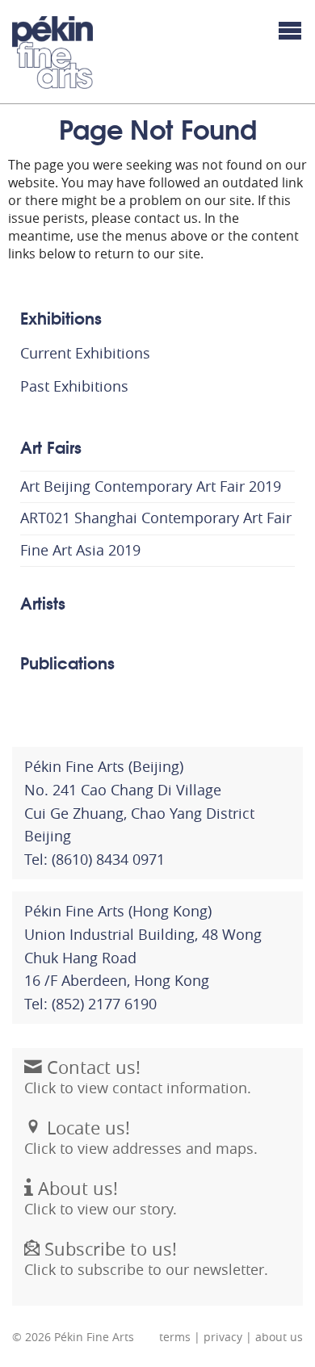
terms (175, 1337)
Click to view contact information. (137, 1076)
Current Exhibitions (85, 353)
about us (279, 1337)
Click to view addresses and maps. (141, 1137)
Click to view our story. (100, 1197)
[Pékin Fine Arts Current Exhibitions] (52, 52)
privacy (223, 1337)
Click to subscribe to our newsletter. (146, 1258)
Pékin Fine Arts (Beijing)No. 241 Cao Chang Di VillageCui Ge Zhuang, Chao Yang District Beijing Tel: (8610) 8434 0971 (139, 813)
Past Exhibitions (74, 386)
